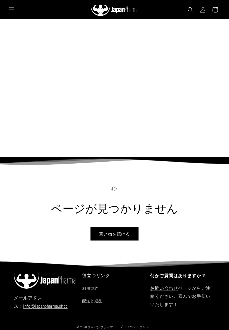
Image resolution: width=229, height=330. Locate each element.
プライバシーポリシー (136, 327)
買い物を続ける (114, 234)
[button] (12, 10)
